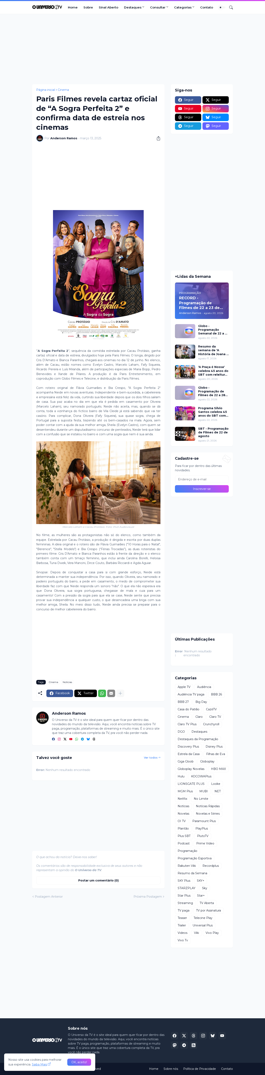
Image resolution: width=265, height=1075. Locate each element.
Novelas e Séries (208, 813)
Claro (199, 717)
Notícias (67, 682)
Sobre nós (171, 1069)
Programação (187, 851)
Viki (196, 933)
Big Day (201, 702)
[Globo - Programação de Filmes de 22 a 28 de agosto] (185, 393)
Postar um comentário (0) (98, 880)
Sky (204, 888)
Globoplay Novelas (191, 769)
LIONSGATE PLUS (191, 784)
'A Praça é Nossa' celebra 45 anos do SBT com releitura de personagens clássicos (213, 370)
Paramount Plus (204, 821)
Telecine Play (203, 918)
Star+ (201, 895)
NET (217, 791)
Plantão (183, 828)
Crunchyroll (211, 724)
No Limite (201, 799)
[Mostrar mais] (120, 693)
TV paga (183, 910)
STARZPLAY (186, 888)
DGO (181, 732)
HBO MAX (218, 769)
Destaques (132, 7)
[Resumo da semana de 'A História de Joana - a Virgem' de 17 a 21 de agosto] (185, 352)
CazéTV (211, 709)
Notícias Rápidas (208, 806)
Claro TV (215, 717)
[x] (184, 1035)
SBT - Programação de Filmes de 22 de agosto (213, 432)
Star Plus (184, 895)
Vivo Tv (183, 940)
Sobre (88, 7)
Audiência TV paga (191, 694)
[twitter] (65, 739)
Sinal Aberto (108, 7)
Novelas (183, 813)
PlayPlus (201, 828)
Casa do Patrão (188, 709)
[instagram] (59, 739)
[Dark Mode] (221, 7)
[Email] (111, 693)
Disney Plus (214, 746)
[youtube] (70, 739)
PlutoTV (202, 836)
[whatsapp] (76, 739)
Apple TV (184, 687)
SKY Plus (184, 881)
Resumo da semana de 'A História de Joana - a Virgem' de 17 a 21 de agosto (213, 350)
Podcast (184, 843)
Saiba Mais (39, 1064)
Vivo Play (212, 933)
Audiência (204, 687)
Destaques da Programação (198, 739)
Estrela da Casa (189, 754)
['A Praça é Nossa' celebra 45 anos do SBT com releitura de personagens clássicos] (185, 372)
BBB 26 (216, 694)
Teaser (182, 918)
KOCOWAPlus (201, 776)
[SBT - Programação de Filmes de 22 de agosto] (185, 434)
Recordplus (210, 866)
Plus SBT (184, 836)
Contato (206, 7)
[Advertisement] (132, 49)
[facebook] (53, 739)
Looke (215, 784)
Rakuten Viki (187, 866)
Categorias (183, 7)
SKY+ (200, 881)
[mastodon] (174, 1045)
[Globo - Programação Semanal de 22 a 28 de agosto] (185, 331)
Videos (182, 933)
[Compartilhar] (156, 138)
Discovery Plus (188, 746)
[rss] (193, 1045)
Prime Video (205, 843)
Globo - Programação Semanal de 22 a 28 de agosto (213, 329)
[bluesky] (88, 739)
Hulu (181, 776)
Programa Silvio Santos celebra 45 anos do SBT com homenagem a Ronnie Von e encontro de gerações (212, 412)
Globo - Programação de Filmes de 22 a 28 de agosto (211, 391)
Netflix (182, 799)
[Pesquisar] (229, 7)
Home (73, 7)
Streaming (185, 903)
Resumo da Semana (192, 873)
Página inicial (45, 89)
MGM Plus (185, 791)
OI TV (182, 821)
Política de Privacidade (199, 1069)
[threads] (94, 739)
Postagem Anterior (49, 896)
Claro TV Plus (187, 724)
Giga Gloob (186, 761)
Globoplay (207, 761)
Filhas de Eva (215, 754)
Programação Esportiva (195, 858)
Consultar (157, 7)
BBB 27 (183, 702)
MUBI (203, 791)
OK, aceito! (79, 1062)
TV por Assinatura (208, 910)
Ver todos (151, 757)
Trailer (182, 925)
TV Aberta (207, 903)
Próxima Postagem (148, 896)
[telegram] (82, 739)
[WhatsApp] (102, 693)
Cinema (63, 89)
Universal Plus (203, 925)
